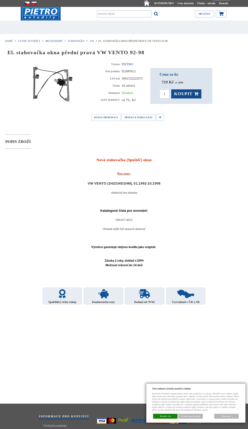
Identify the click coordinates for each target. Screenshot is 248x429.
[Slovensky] (34, 3)
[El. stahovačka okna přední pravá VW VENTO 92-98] (52, 84)
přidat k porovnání (139, 117)
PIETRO (127, 64)
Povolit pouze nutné (190, 416)
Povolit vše (165, 416)
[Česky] (27, 3)
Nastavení (226, 416)
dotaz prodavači (106, 117)
